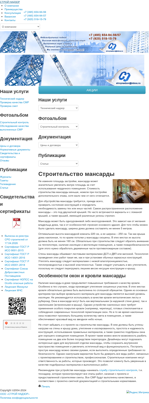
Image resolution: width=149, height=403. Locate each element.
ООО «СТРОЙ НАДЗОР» (15, 394)
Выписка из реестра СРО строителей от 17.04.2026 (17, 239)
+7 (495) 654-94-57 (35, 15)
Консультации (13, 13)
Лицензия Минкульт (16, 286)
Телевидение (8, 184)
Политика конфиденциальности (19, 397)
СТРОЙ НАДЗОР (10, 2)
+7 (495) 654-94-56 (35, 12)
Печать (45, 386)
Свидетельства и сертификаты (10, 154)
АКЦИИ (92, 90)
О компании (12, 5)
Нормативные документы (15, 149)
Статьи (4, 187)
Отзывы (4, 160)
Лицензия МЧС (14, 290)
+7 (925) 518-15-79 (35, 19)
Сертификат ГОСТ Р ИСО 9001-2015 (17, 248)
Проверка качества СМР (14, 102)
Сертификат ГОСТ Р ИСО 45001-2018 (17, 263)
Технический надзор (12, 98)
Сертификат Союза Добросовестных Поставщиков (16, 272)
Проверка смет (9, 106)
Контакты (10, 20)
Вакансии (10, 16)
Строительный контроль (14, 122)
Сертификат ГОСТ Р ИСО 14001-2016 (17, 255)
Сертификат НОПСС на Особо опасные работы (19, 281)
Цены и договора (10, 146)
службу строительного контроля (118, 370)
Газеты (4, 180)
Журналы (5, 176)
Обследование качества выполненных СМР (14, 127)
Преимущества (14, 9)
